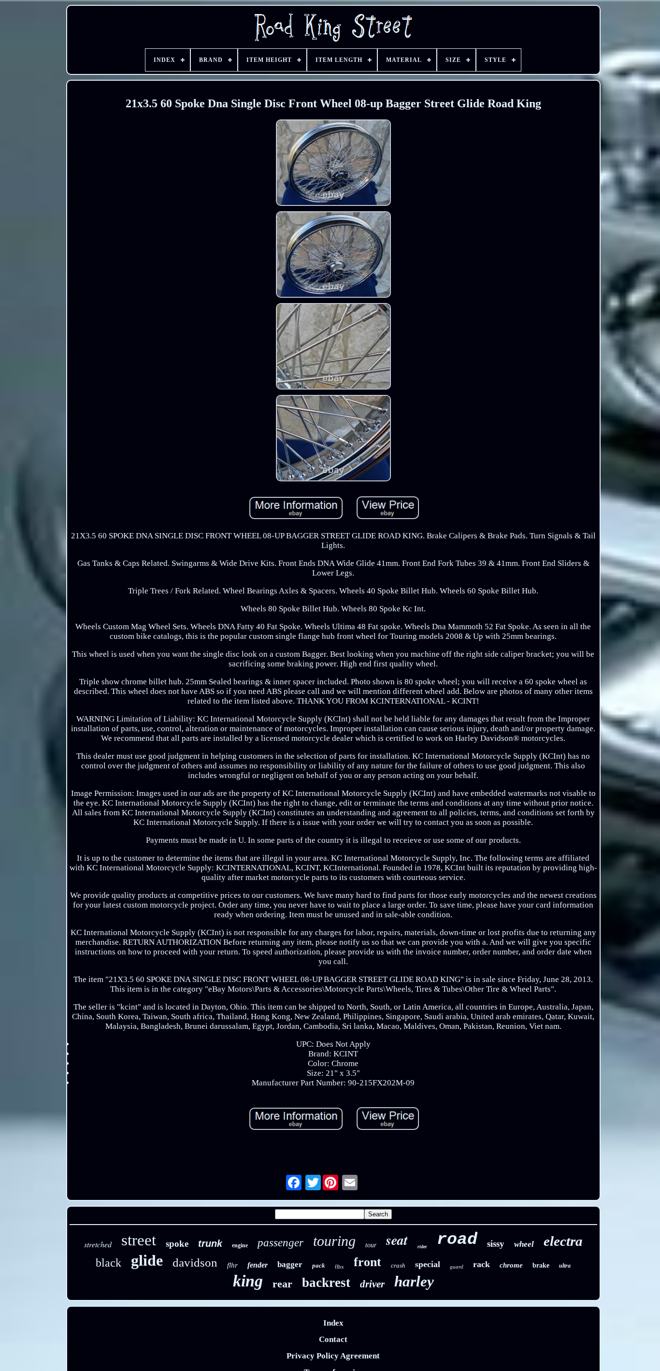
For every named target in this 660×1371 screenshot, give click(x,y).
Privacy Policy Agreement (333, 1355)
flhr (232, 1265)
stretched (98, 1244)
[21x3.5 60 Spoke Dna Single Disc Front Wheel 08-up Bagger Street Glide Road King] (333, 164)
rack (481, 1264)
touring (334, 1241)
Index (333, 1323)
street (138, 1240)
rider (422, 1246)
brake (540, 1265)
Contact (333, 1339)
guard (456, 1267)
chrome (511, 1265)
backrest (326, 1282)
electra (563, 1241)
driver (372, 1284)
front (367, 1262)
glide (147, 1260)
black (108, 1262)
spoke (177, 1244)
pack (318, 1265)
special (427, 1264)
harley (414, 1281)
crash (398, 1265)
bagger (289, 1264)
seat (397, 1239)
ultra (565, 1265)
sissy (495, 1244)
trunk (210, 1243)
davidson (194, 1262)
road (457, 1239)
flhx (339, 1267)
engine (240, 1245)
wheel (524, 1244)
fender (257, 1265)
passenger (280, 1243)
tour (370, 1245)
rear (282, 1284)
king (248, 1281)
